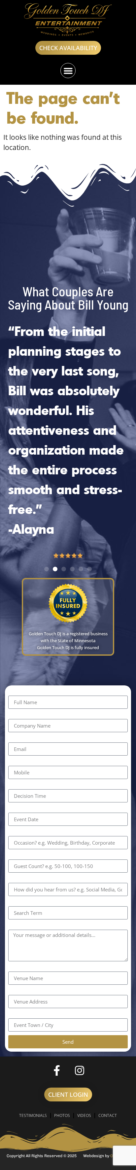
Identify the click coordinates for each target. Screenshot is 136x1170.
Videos (84, 1115)
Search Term (29, 902)
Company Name (34, 715)
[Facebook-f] (56, 1070)
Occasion (23, 832)
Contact (107, 1115)
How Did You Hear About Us (53, 879)
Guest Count (28, 856)
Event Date (25, 809)
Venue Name (29, 968)
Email (17, 738)
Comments (25, 926)
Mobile (19, 762)
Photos (62, 1115)
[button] (68, 70)
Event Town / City (35, 1014)
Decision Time (30, 785)
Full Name (24, 692)
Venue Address (32, 991)
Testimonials (33, 1115)
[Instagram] (79, 1070)
